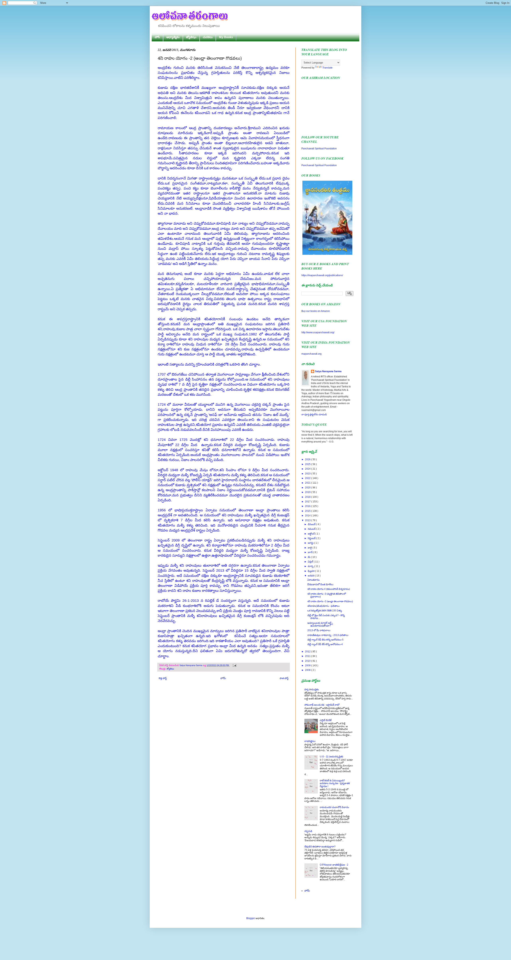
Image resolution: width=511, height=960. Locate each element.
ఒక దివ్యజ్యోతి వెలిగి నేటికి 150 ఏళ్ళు (324, 610)
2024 (308, 468)
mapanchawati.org (311, 353)
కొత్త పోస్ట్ (163, 678)
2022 (308, 478)
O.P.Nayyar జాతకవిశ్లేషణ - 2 (334, 864)
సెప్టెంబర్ (312, 538)
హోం (157, 37)
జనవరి (311, 575)
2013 (308, 520)
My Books (226, 37)
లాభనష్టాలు (309, 741)
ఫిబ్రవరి (311, 571)
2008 (308, 670)
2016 (308, 506)
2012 (308, 651)
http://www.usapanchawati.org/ (317, 332)
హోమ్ (223, 678)
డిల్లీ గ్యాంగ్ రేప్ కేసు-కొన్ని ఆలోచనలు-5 (325, 639)
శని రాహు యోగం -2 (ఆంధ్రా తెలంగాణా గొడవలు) (330, 601)
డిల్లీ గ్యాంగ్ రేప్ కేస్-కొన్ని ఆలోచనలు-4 (325, 644)
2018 (308, 497)
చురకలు (208, 37)
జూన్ (310, 552)
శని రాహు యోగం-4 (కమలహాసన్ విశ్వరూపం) (328, 589)
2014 (308, 515)
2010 (308, 661)
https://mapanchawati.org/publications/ (322, 275)
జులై (310, 547)
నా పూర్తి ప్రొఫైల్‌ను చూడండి (314, 414)
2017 (308, 501)
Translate (327, 67)
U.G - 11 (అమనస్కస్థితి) (331, 756)
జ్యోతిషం (191, 37)
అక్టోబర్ (311, 533)
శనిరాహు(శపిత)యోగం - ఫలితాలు (323, 606)
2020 (308, 487)
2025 (308, 464)
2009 (308, 665)
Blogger (250, 918)
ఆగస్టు (311, 542)
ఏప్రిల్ (311, 561)
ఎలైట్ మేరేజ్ (326, 720)
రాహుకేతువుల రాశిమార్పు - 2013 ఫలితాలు (327, 635)
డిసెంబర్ (312, 524)
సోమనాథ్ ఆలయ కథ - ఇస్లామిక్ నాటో (321, 704)
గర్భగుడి (308, 831)
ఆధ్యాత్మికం (173, 37)
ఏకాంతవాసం (313, 579)
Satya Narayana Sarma (191, 665)
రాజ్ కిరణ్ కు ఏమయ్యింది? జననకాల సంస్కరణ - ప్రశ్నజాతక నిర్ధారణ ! (335, 783)
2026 (308, 459)
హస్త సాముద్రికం (311, 689)
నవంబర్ (312, 529)
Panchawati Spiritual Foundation (319, 148)
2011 (308, 656)
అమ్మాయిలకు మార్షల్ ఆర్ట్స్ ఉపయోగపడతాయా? (320, 624)
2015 (308, 511)
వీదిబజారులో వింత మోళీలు (320, 584)
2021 (308, 482)
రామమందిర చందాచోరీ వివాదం (334, 807)
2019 (308, 492)
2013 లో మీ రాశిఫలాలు (318, 630)
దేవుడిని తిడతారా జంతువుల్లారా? (320, 846)
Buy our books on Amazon (315, 311)
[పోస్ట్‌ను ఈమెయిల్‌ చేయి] (234, 665)
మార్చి (311, 566)
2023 (308, 473)
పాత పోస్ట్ (284, 678)
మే (309, 557)
